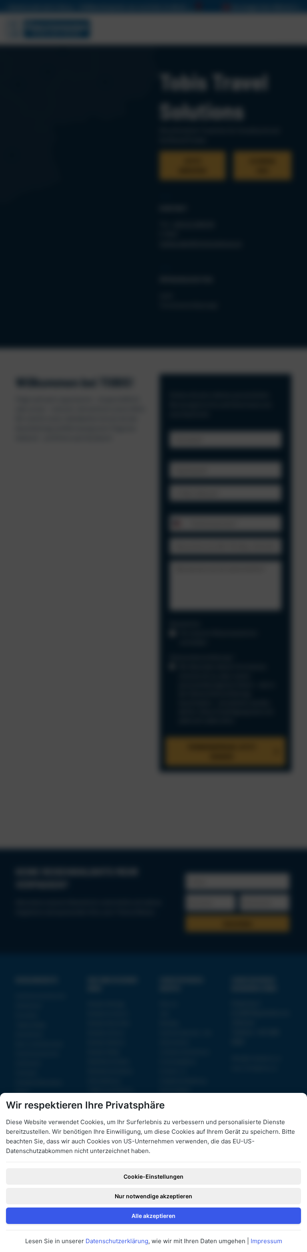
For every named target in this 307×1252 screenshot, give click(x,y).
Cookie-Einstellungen (153, 1176)
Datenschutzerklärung (117, 1241)
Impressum (266, 1241)
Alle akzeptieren (153, 1215)
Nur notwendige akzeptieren (153, 1196)
